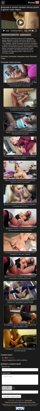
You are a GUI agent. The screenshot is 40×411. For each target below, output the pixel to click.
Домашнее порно (23, 56)
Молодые (33, 56)
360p (29, 30)
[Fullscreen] (36, 31)
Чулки (3, 58)
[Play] (20, 22)
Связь (33, 402)
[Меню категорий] (3, 2)
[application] (20, 22)
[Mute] (33, 31)
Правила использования (11, 402)
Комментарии (24, 34)
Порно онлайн (28, 400)
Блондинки (12, 56)
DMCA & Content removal (24, 402)
